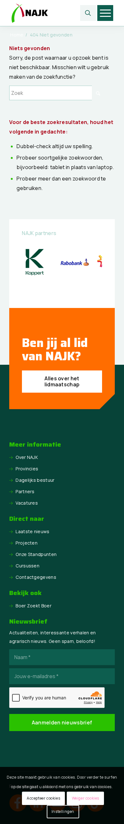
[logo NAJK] (51, 13)
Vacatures (27, 503)
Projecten (27, 543)
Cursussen (27, 566)
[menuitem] (88, 13)
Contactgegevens (36, 577)
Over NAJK (27, 457)
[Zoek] (88, 13)
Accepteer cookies (43, 798)
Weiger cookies (85, 798)
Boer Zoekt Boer (34, 606)
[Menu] (105, 13)
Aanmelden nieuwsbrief (62, 722)
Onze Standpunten (36, 554)
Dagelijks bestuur (35, 480)
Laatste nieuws (32, 531)
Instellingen (63, 811)
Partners (25, 491)
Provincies (27, 469)
